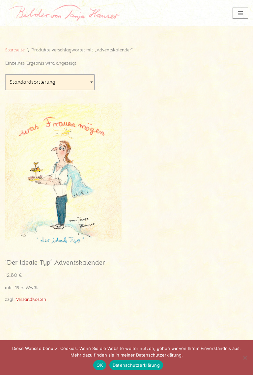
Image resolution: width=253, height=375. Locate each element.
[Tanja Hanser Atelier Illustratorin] (62, 13)
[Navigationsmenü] (240, 13)
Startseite (15, 50)
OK (100, 365)
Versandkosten (31, 299)
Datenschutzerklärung (136, 365)
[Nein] (244, 357)
